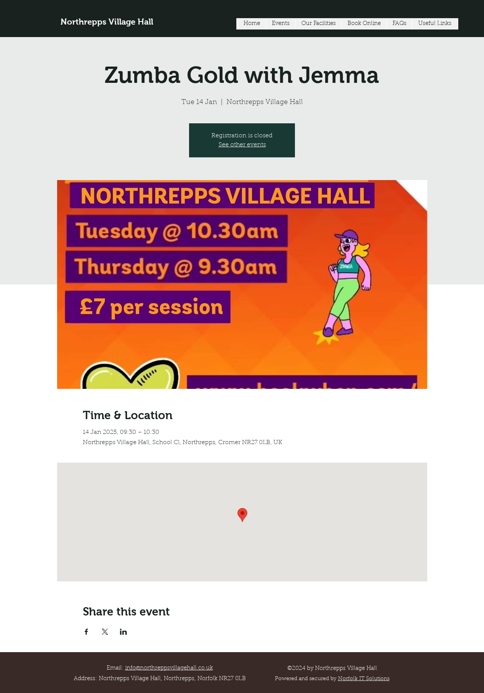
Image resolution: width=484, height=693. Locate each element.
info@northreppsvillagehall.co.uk (169, 668)
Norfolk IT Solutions (363, 679)
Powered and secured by (306, 679)
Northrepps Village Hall (106, 21)
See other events (242, 145)
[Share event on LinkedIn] (123, 632)
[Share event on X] (105, 632)
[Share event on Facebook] (86, 632)
